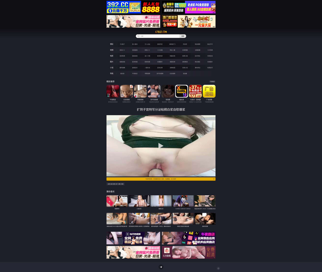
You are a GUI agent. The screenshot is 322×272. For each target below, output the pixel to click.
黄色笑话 (197, 68)
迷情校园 (172, 68)
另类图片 (210, 62)
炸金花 (185, 44)
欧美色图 (147, 62)
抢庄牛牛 (210, 44)
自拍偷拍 (135, 50)
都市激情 (122, 68)
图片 (111, 62)
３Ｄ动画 (160, 50)
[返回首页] (218, 268)
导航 (111, 73)
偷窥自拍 (122, 62)
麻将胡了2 (172, 44)
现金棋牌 (197, 44)
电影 (111, 56)
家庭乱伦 (135, 68)
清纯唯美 (185, 62)
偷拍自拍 (135, 56)
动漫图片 (160, 62)
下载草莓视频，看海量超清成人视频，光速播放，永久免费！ (161, 179)
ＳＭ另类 (210, 50)
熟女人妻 (172, 50)
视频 (111, 50)
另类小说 (185, 68)
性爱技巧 (210, 68)
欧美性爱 (160, 56)
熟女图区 (197, 62)
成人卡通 (147, 56)
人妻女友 (147, 68)
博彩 (111, 44)
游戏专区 (160, 44)
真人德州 (135, 44)
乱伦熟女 (197, 56)
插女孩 (122, 73)
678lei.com (161, 32)
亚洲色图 (135, 62)
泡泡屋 (185, 73)
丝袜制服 (185, 50)
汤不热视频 (160, 73)
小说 (111, 67)
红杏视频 (172, 73)
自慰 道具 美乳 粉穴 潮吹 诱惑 (115, 184)
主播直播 (197, 50)
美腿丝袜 (172, 62)
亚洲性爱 (122, 56)
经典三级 (185, 56)
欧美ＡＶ (147, 50)
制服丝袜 (172, 56)
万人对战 (147, 44)
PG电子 (122, 44)
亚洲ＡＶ (122, 50)
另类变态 (210, 56)
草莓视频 (147, 73)
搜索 (182, 36)
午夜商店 (135, 73)
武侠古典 (160, 68)
